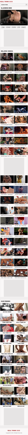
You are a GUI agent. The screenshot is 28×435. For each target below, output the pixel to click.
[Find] (26, 5)
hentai (8, 27)
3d (19, 27)
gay (3, 27)
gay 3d (24, 27)
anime (14, 27)
